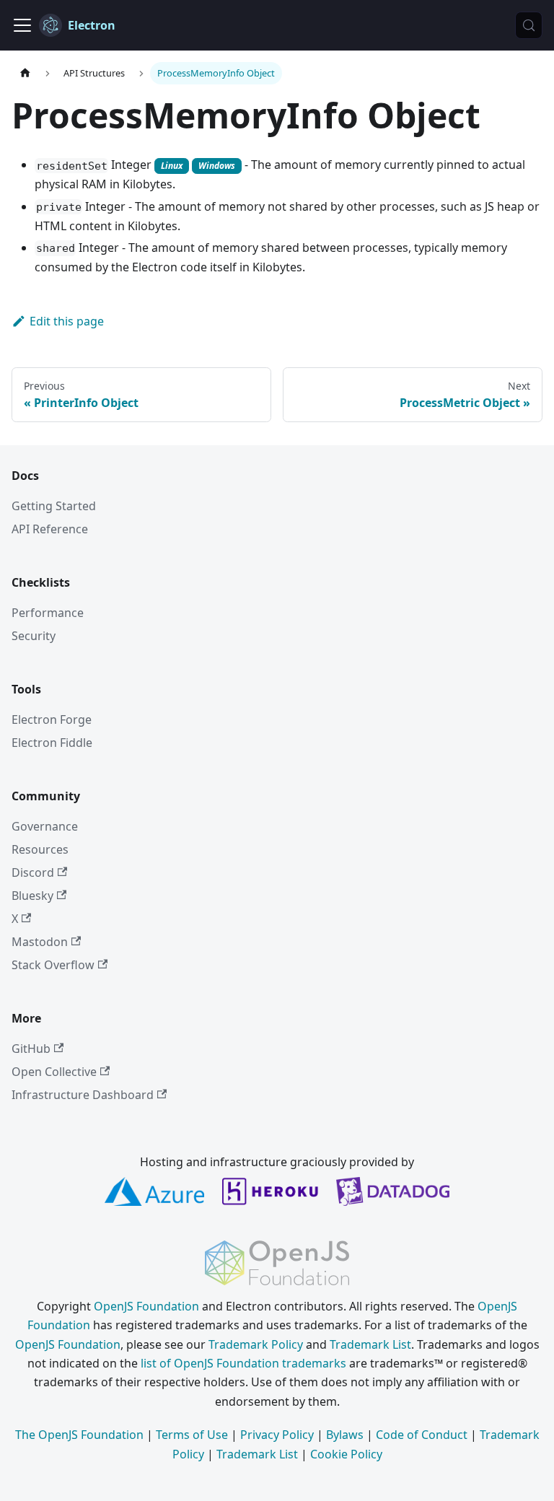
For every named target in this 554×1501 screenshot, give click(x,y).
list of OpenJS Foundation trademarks (243, 1363)
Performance (48, 613)
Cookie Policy (346, 1454)
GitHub (31, 1048)
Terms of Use (192, 1435)
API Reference (50, 529)
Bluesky (32, 895)
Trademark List (370, 1344)
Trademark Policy (255, 1344)
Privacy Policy (277, 1435)
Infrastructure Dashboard (83, 1095)
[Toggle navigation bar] (22, 25)
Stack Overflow (53, 965)
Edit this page (67, 321)
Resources (40, 849)
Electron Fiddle (52, 742)
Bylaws (345, 1435)
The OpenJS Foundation (79, 1435)
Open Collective (54, 1072)
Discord (33, 872)
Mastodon (40, 942)
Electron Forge (52, 719)
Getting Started (54, 506)
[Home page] (25, 73)
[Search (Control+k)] (528, 25)
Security (34, 636)
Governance (45, 826)
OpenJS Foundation (146, 1306)
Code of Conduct (421, 1435)
